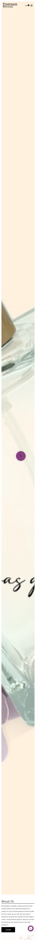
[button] (21, 456)
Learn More (8, 930)
